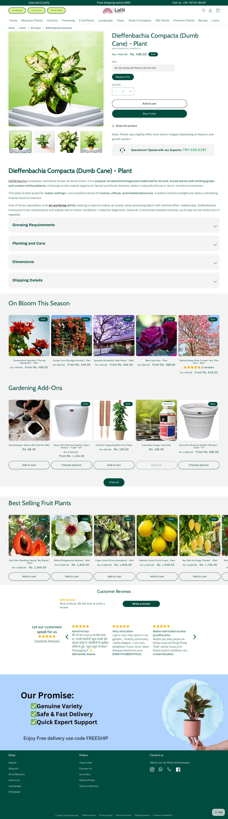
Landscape (17, 10)
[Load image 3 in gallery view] (67, 142)
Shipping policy (142, 815)
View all (114, 482)
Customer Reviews (47, 641)
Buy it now (149, 113)
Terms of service (123, 815)
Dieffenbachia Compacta (59, 28)
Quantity (116, 84)
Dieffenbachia (18, 181)
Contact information (162, 815)
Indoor (22, 28)
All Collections (17, 774)
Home (12, 28)
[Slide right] (97, 139)
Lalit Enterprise (71, 815)
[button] (204, 10)
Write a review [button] (141, 603)
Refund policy (89, 815)
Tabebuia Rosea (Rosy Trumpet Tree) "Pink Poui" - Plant (199, 361)
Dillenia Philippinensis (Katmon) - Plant (72, 560)
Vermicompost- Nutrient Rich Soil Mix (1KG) (29, 445)
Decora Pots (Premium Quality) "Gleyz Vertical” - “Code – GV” (71, 446)
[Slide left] (14, 139)
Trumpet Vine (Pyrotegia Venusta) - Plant (71, 360)
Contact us (85, 768)
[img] (47, 636)
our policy (85, 774)
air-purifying (57, 205)
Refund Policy (87, 780)
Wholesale (14, 791)
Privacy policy (105, 815)
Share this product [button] (126, 125)
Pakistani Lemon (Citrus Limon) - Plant (157, 560)
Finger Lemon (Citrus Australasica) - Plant (114, 560)
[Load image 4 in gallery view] (91, 142)
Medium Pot (123, 77)
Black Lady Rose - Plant (156, 360)
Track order (85, 762)
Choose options (71, 465)
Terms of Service (88, 786)
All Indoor (36, 28)
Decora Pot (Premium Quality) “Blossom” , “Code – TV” (198, 446)
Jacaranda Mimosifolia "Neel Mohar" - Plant (114, 360)
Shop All (13, 768)
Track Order (56, 10)
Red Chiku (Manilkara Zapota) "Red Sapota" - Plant (29, 561)
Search (13, 762)
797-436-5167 (195, 150)
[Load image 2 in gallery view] (44, 142)
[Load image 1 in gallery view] (20, 142)
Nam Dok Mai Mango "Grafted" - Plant (199, 560)
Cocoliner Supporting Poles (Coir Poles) (114, 445)
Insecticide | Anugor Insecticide (156, 445)
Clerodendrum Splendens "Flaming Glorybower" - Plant (29, 361)
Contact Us (36, 10)
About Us (14, 780)
